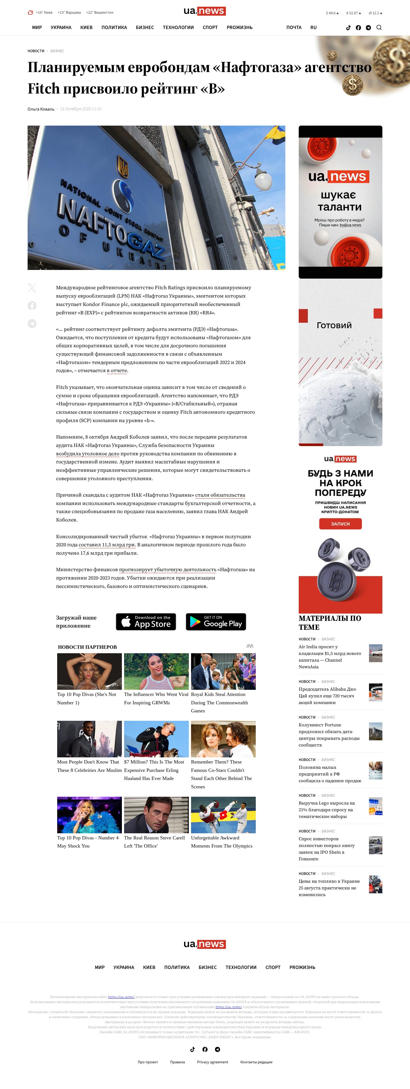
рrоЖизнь (240, 27)
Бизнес (145, 27)
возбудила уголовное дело (87, 453)
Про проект (148, 1062)
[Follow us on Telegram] (368, 28)
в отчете (117, 370)
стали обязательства (220, 494)
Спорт (210, 27)
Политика (114, 27)
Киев (86, 27)
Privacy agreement (212, 1062)
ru (313, 27)
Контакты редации (256, 1062)
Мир (37, 27)
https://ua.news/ (121, 997)
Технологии (178, 27)
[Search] (379, 27)
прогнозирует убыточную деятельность (167, 569)
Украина (61, 27)
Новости (36, 51)
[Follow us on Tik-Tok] (348, 28)
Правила (177, 1062)
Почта (294, 27)
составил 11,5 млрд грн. (107, 544)
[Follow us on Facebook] (358, 28)
